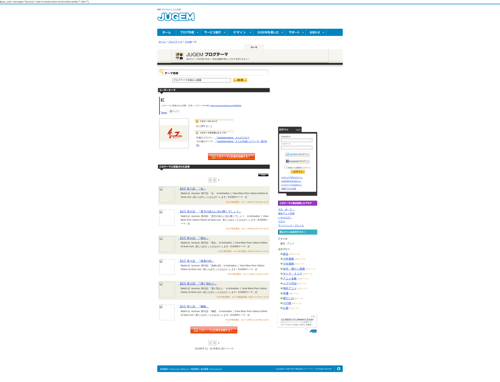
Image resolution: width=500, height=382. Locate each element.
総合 (285, 253)
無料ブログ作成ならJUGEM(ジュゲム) (176, 19)
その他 (287, 303)
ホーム (166, 32)
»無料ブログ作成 (288, 188)
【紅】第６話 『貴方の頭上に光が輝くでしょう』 (210, 211)
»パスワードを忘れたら (291, 185)
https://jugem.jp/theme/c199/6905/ (225, 105)
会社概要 (204, 369)
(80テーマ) (294, 294)
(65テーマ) (296, 303)
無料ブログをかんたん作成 (169, 9)
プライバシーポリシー (179, 369)
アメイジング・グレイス (291, 225)
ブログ (281, 221)
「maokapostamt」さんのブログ (232, 137)
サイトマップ (216, 369)
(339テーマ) (302, 279)
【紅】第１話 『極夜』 (194, 306)
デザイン (240, 32)
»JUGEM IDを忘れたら (291, 181)
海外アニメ (290, 288)
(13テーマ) (302, 288)
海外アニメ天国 (286, 213)
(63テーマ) (299, 264)
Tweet (164, 112)
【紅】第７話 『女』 (192, 188)
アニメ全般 (290, 278)
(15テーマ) (310, 269)
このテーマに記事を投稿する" (213, 330)
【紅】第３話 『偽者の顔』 (196, 260)
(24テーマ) (307, 274)
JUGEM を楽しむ (269, 32)
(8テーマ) (299, 298)
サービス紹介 (213, 32)
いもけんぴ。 (285, 217)
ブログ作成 (188, 32)
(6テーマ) (301, 284)
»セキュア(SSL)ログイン (292, 177)
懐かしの (288, 298)
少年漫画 (288, 258)
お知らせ (316, 32)
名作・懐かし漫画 (294, 268)
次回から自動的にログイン (299, 168)
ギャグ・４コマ (292, 273)
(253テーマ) (294, 254)
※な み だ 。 (286, 209)
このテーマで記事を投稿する (231, 156)
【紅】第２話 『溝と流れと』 (198, 283)
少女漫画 (288, 263)
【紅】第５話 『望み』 (194, 238)
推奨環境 (195, 369)
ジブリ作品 (290, 283)
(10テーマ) (294, 308)
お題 (285, 308)
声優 (285, 293)
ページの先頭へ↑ (339, 368)
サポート (295, 32)
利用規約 (164, 369)
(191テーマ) (300, 259)
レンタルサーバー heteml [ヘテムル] (297, 319)
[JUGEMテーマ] (254, 47)
